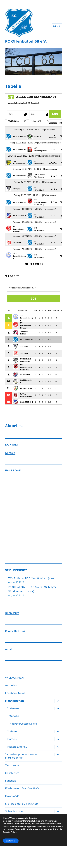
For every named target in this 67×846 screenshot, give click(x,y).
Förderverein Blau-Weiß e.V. (22, 788)
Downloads (12, 796)
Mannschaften (14, 700)
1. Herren (13, 708)
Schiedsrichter (14, 811)
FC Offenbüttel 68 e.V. (26, 41)
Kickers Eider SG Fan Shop (21, 803)
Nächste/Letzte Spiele (23, 723)
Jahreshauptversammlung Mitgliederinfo (21, 756)
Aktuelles (11, 685)
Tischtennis (12, 765)
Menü (56, 26)
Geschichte (12, 773)
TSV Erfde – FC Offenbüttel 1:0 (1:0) (31, 578)
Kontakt (10, 452)
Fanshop (10, 780)
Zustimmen (10, 841)
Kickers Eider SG (17, 746)
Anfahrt (10, 649)
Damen (12, 739)
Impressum (12, 612)
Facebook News (15, 693)
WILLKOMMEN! (14, 677)
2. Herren (13, 731)
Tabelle (14, 716)
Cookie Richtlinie (15, 631)
